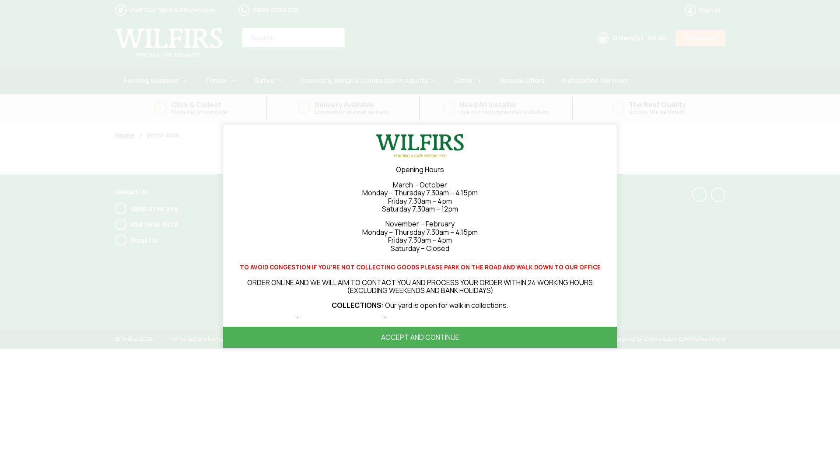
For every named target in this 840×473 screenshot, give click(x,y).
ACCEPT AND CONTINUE (420, 337)
